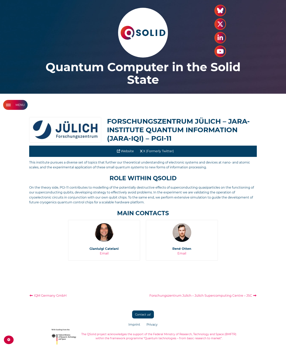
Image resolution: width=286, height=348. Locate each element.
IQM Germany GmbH (50, 295)
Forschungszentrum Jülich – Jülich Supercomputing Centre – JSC (201, 295)
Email (104, 253)
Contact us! (143, 314)
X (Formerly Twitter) (158, 151)
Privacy (152, 324)
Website (127, 151)
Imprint (134, 324)
